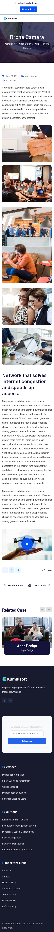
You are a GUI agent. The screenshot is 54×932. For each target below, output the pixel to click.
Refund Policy (9, 906)
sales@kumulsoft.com (28, 3)
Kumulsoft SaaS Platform (15, 819)
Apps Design (27, 645)
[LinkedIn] (18, 570)
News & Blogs (9, 882)
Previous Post (15, 585)
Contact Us (28, 9)
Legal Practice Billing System (17, 849)
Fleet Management (11, 837)
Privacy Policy (9, 900)
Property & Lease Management (18, 831)
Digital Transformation (13, 774)
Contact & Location (11, 888)
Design (34, 76)
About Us (6, 870)
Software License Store (14, 798)
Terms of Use (9, 894)
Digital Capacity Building (14, 792)
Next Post (40, 585)
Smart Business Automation (16, 780)
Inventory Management (13, 843)
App (27, 76)
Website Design (10, 786)
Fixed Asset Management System (19, 825)
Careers (6, 876)
